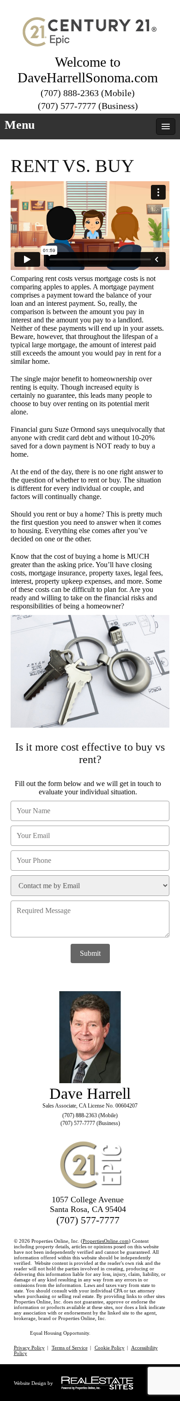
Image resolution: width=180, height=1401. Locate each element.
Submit (90, 953)
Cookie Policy (110, 1347)
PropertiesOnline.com (106, 1241)
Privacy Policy (29, 1347)
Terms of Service (70, 1347)
